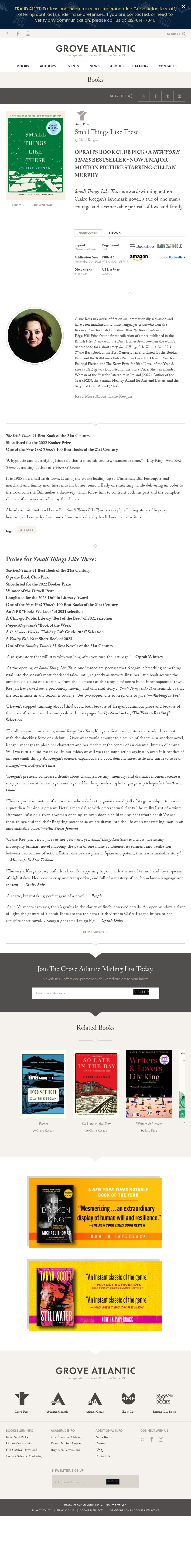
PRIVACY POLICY (41, 1510)
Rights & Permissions (65, 1450)
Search (173, 34)
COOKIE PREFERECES (92, 1510)
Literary (26, 530)
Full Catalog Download (21, 1450)
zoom (16, 205)
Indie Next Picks (17, 1437)
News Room (104, 1437)
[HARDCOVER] (88, 233)
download (42, 205)
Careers (101, 1444)
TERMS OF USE (65, 1510)
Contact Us (103, 1457)
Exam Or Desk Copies (66, 1444)
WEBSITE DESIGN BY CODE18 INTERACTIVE (134, 1510)
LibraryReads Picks (19, 1444)
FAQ (99, 1450)
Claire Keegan (88, 141)
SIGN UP (141, 992)
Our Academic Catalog (66, 1437)
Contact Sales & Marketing (24, 1457)
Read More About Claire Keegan (103, 397)
